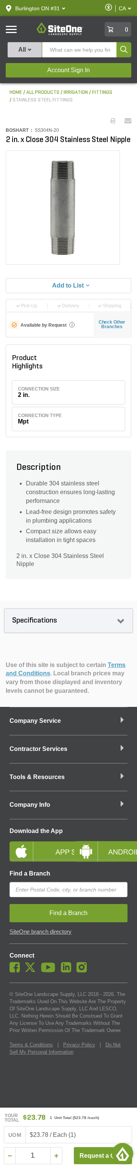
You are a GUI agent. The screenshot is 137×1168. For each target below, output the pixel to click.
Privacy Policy (79, 1045)
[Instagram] (83, 970)
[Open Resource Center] (122, 1153)
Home (16, 92)
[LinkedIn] (68, 970)
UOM (14, 1135)
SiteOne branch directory (41, 932)
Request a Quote (104, 1155)
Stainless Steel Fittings (43, 100)
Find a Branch (30, 873)
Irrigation (76, 92)
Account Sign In (68, 70)
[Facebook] (17, 970)
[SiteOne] (60, 33)
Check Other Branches (112, 324)
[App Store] (36, 845)
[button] (37, 8)
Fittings (102, 92)
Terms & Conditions (31, 1045)
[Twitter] (32, 970)
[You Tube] (50, 970)
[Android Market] (100, 845)
